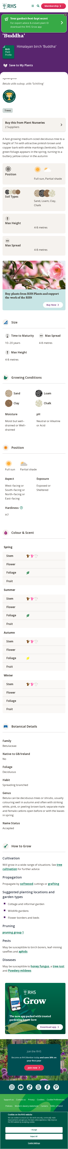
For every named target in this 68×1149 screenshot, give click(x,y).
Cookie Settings (34, 1143)
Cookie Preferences (55, 1099)
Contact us (21, 1099)
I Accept (34, 1130)
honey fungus (40, 966)
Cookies (40, 1099)
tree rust (58, 966)
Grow (34, 1001)
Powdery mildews (19, 970)
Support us (9, 1099)
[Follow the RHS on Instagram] (12, 1087)
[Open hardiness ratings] (21, 507)
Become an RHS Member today (34, 1059)
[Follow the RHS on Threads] (38, 1087)
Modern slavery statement (26, 1106)
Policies (9, 1106)
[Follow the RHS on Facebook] (47, 1087)
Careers (44, 1106)
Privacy (31, 1099)
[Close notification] (65, 15)
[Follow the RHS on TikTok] (29, 1087)
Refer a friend (56, 1106)
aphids (23, 951)
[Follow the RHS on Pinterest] (56, 1087)
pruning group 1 (13, 932)
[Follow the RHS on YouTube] (21, 1087)
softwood (26, 884)
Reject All (33, 1136)
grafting (53, 884)
